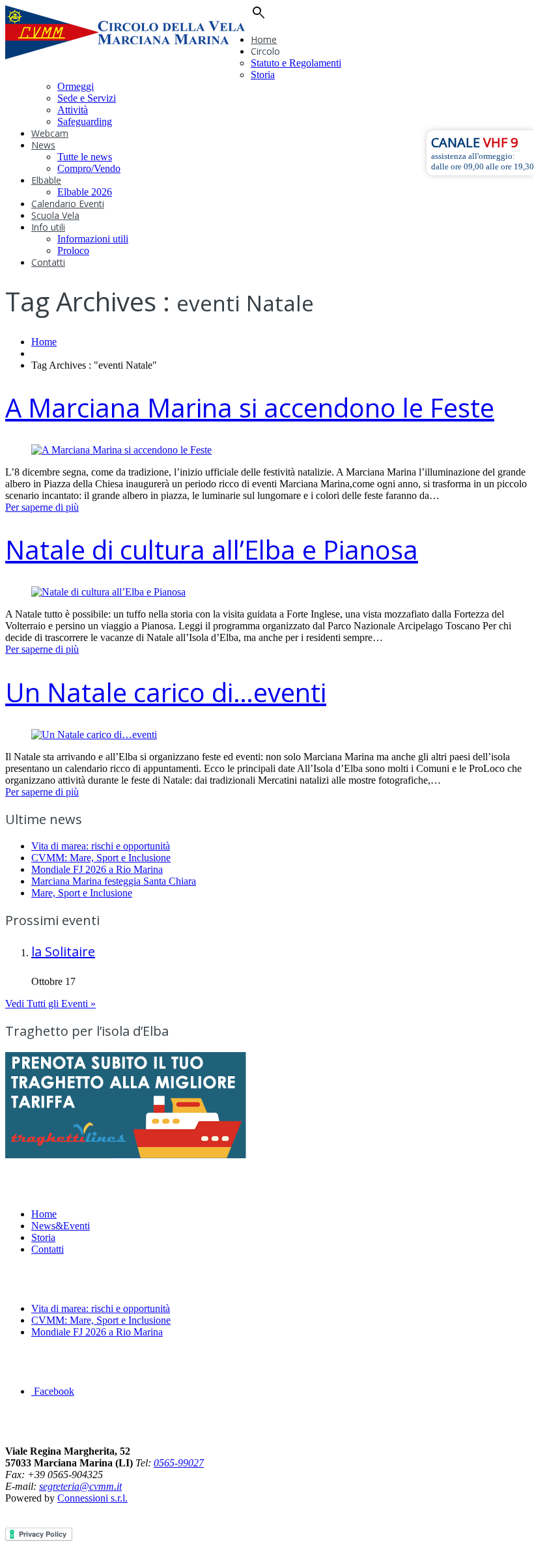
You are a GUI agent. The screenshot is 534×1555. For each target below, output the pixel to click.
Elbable (46, 180)
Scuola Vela (55, 215)
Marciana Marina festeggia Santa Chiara (113, 881)
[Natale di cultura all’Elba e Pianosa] (108, 591)
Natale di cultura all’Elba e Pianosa (211, 549)
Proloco (73, 250)
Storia (263, 74)
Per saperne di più (42, 507)
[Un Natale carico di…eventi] (94, 734)
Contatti (48, 262)
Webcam (49, 133)
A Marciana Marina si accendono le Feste (249, 407)
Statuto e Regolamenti (296, 62)
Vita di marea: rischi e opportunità (100, 845)
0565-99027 (179, 1462)
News (43, 145)
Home (264, 39)
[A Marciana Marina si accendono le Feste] (121, 449)
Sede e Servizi (86, 98)
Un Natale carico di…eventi (165, 692)
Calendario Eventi (67, 203)
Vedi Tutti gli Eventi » (50, 1003)
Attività (72, 109)
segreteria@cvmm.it (80, 1486)
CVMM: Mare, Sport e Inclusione (101, 857)
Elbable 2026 (84, 191)
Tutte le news (84, 156)
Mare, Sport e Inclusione (81, 892)
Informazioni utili (92, 238)
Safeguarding (84, 121)
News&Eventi (60, 1225)
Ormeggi (75, 86)
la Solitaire (63, 951)
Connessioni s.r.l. (92, 1498)
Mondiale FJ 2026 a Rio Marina (97, 869)
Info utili (48, 227)
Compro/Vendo (88, 168)
